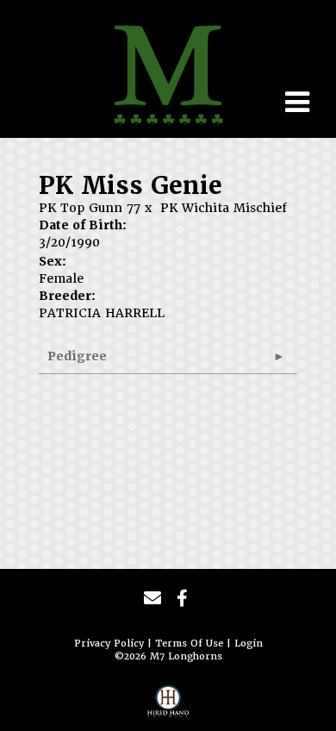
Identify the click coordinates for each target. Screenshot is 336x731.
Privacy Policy (109, 643)
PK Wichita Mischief (223, 208)
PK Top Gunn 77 (89, 208)
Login (248, 643)
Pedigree (77, 356)
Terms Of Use (189, 643)
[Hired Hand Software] (168, 706)
